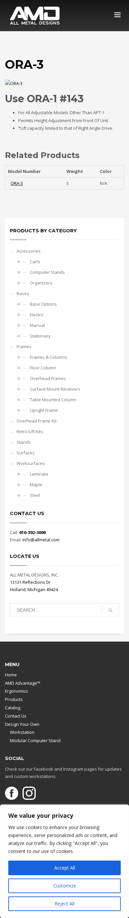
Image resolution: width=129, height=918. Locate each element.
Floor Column (43, 368)
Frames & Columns (48, 357)
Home (11, 675)
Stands (24, 442)
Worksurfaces (31, 463)
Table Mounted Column (53, 400)
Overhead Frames (48, 378)
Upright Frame (44, 410)
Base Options (43, 304)
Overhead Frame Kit (37, 421)
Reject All (64, 903)
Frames (24, 346)
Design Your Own (22, 724)
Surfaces (26, 453)
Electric (37, 315)
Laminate (39, 474)
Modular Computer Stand (35, 740)
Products (14, 699)
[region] (64, 861)
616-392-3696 (32, 532)
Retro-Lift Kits (30, 431)
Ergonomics (16, 691)
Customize (64, 885)
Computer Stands (47, 272)
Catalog (12, 708)
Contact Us (15, 716)
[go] (110, 610)
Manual (37, 325)
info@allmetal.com (41, 540)
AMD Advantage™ (22, 683)
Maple (36, 485)
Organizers (41, 283)
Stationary (40, 336)
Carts (35, 262)
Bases (23, 293)
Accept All (64, 868)
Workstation (22, 732)
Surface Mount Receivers (55, 389)
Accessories (29, 251)
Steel (35, 495)
